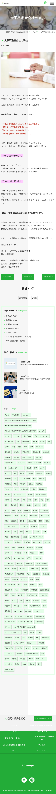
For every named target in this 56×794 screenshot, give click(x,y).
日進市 (13, 595)
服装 (40, 585)
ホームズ (8, 473)
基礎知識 (19, 563)
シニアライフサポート (25, 622)
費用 (19, 510)
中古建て (34, 590)
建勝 (25, 606)
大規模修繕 (24, 489)
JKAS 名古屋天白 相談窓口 (16, 341)
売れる (28, 600)
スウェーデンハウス (15, 468)
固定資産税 (8, 516)
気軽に (29, 505)
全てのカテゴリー (12, 316)
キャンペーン (38, 611)
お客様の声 (29, 563)
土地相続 (30, 473)
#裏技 (34, 298)
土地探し (16, 452)
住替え (31, 484)
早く (21, 600)
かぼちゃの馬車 (19, 643)
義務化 (27, 648)
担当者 (7, 569)
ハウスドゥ (24, 526)
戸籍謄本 (41, 643)
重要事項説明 (15, 537)
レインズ (24, 579)
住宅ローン (8, 489)
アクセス (16, 436)
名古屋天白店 (39, 616)
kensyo (17, 638)
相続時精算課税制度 (31, 653)
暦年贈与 (19, 653)
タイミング (37, 558)
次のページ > (48, 276)
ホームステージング (36, 537)
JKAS (24, 638)
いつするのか (34, 569)
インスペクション (19, 494)
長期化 (22, 505)
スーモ (42, 468)
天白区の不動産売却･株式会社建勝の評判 (18, 426)
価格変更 (27, 510)
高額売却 (16, 500)
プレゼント (8, 616)
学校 (6, 505)
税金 (44, 532)
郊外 (36, 500)
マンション (39, 447)
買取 (15, 479)
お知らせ (32, 664)
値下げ (29, 558)
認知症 (32, 632)
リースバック (45, 516)
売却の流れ (43, 595)
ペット (14, 600)
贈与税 (7, 659)
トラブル (8, 627)
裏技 (15, 473)
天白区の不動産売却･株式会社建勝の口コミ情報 (20, 420)
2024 (24, 664)
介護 (25, 632)
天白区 (7, 415)
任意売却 (39, 547)
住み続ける (23, 569)
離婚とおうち (9, 669)
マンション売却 (25, 479)
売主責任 (39, 484)
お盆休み (15, 579)
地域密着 (8, 479)
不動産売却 (15, 415)
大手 (42, 500)
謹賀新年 (8, 606)
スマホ (31, 659)
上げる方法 (44, 510)
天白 (28, 574)
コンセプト (26, 415)
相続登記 (19, 648)
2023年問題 (33, 516)
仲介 (13, 510)
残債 (15, 484)
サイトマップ (42, 750)
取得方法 (8, 500)
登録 (31, 579)
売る (16, 489)
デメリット (21, 463)
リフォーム (8, 542)
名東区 (35, 441)
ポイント (43, 526)
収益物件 (8, 643)
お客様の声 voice (12, 328)
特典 (35, 468)
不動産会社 (26, 452)
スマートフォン (41, 659)
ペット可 (16, 457)
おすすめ (38, 457)
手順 (15, 532)
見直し (47, 521)
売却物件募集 (44, 590)
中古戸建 (27, 542)
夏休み (7, 579)
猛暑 (25, 553)
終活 (39, 664)
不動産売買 (20, 574)
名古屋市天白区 (10, 622)
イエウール (8, 553)
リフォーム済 (9, 563)
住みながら (17, 606)
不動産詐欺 (45, 638)
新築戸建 (8, 558)
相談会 (17, 664)
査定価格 (14, 505)
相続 (18, 441)
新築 (44, 606)
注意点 (22, 473)
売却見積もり (9, 574)
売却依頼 (46, 452)
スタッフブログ (12, 332)
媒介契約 (37, 505)
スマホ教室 (8, 664)
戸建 (31, 447)
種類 (44, 505)
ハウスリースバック (11, 526)
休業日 (44, 600)
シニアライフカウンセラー (23, 616)
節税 (42, 653)
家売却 (30, 494)
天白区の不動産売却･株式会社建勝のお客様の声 (20, 431)
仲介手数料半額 (32, 595)
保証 (6, 521)
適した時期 (32, 521)
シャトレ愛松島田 (41, 563)
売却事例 (18, 553)
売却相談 (21, 547)
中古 (25, 447)
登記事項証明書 (41, 494)
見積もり (42, 479)
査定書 (33, 489)
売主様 (7, 547)
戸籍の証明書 (9, 648)
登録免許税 (36, 574)
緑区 (6, 595)
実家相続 (8, 484)
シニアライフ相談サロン (13, 632)
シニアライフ (9, 653)
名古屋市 (21, 595)
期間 (16, 516)
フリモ (39, 632)
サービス (42, 431)
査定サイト (33, 553)
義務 (37, 579)
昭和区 (7, 447)
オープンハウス (19, 558)
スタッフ (8, 436)
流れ (25, 585)
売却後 (14, 569)
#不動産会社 (24, 298)
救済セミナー (31, 643)
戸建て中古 (39, 473)
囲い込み (33, 585)
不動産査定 (42, 489)
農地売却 (18, 542)
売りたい (47, 463)
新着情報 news (11, 320)
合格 (37, 638)
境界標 (48, 473)
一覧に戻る (28, 276)
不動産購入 (24, 590)
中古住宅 (28, 468)
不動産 (42, 441)
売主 (6, 537)
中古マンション (28, 457)
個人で (7, 510)
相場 (19, 447)
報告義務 (30, 547)
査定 (34, 479)
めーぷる (28, 611)
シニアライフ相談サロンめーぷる (24, 627)
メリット (47, 542)
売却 (49, 441)
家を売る (8, 532)
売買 (13, 547)
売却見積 (44, 569)
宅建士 (30, 638)
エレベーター (37, 542)
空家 (24, 500)
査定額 (35, 510)
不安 (40, 521)
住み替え (24, 516)
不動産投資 (39, 622)
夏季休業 (8, 611)
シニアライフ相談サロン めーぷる (19, 336)
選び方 (7, 600)
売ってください (10, 585)
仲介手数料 (26, 441)
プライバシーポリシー (41, 436)
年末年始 (36, 600)
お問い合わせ (27, 436)
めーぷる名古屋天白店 (40, 648)
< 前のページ (7, 276)
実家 (30, 500)
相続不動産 (8, 638)
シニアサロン (18, 611)
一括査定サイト (10, 463)
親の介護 (22, 659)
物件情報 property (12, 324)
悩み (16, 590)
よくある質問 (9, 441)
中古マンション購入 (34, 463)
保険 (21, 532)
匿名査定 (8, 494)
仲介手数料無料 (35, 606)
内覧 (41, 553)
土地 (13, 447)
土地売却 (8, 452)
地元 (47, 500)
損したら (37, 532)
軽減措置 (46, 574)
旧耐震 (25, 537)
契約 (19, 585)
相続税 (14, 659)
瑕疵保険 (14, 521)
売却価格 (22, 521)
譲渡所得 (28, 532)
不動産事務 (8, 590)
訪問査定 (34, 526)
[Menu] (52, 3)
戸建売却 (22, 484)
